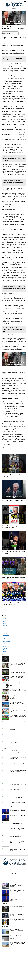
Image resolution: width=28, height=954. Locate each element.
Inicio (14, 871)
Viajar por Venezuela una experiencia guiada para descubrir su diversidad (17, 764)
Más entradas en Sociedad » (21, 452)
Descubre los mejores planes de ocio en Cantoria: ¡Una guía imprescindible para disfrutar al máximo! (17, 664)
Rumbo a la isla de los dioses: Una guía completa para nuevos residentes (17, 797)
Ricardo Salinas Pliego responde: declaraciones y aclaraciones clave (14, 552)
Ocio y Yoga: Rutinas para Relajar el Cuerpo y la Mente (17, 742)
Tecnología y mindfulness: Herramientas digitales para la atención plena (17, 722)
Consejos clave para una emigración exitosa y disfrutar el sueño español (17, 829)
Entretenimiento (6, 630)
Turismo (5, 651)
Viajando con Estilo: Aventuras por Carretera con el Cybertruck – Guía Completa (16, 778)
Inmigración (5, 638)
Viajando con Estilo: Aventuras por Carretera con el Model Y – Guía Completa (18, 784)
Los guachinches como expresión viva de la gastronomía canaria (18, 758)
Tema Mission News (10, 952)
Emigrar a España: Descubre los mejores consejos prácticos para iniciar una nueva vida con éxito (17, 697)
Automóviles (6, 618)
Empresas (5, 628)
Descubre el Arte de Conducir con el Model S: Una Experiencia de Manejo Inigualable (17, 843)
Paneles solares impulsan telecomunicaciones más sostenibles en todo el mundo (17, 930)
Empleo (5, 626)
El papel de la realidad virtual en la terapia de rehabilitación (18, 729)
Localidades (5, 640)
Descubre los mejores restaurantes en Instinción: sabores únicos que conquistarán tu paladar (18, 690)
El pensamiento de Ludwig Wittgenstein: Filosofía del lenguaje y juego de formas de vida (17, 849)
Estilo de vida (6, 631)
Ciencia (4, 620)
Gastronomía (6, 635)
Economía (5, 623)
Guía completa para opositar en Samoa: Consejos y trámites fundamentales (17, 677)
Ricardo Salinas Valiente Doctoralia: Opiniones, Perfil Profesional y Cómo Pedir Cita (13, 501)
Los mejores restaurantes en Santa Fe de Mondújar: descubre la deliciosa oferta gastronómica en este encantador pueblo (17, 671)
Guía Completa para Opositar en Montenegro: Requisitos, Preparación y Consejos (17, 710)
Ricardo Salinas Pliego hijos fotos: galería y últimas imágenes (12, 475)
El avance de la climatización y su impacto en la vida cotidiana (18, 936)
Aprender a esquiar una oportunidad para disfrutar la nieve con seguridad (18, 884)
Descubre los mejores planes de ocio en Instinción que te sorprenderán (17, 816)
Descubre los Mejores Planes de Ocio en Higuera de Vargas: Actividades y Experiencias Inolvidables (17, 898)
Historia (5, 636)
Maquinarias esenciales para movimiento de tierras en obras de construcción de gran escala (18, 943)
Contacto (14, 876)
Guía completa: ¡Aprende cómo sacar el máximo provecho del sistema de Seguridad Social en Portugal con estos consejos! (17, 804)
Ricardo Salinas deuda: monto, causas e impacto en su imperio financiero (13, 526)
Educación (5, 625)
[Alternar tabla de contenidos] (15, 33)
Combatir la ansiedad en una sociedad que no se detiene (18, 657)
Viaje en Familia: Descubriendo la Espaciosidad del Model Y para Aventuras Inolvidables (18, 791)
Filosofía (5, 633)
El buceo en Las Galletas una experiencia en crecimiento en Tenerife (18, 771)
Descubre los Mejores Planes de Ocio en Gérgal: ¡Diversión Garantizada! (17, 823)
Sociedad (9, 447)
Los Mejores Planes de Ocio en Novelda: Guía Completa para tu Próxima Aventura (18, 716)
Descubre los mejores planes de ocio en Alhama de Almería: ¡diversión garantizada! (17, 836)
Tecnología (5, 649)
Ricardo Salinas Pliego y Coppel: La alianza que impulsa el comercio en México (13, 603)
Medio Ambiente (6, 641)
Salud (4, 646)
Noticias (5, 643)
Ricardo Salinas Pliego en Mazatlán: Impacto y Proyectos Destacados (13, 577)
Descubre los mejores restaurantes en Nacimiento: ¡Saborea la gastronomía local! (17, 684)
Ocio (4, 644)
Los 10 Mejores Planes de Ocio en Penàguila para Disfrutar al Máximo (17, 703)
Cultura (4, 621)
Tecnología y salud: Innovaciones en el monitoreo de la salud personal (17, 735)
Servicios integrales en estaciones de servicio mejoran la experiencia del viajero (18, 751)
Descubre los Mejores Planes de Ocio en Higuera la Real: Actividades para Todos (17, 891)
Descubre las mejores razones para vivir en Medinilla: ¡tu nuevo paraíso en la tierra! (18, 810)
